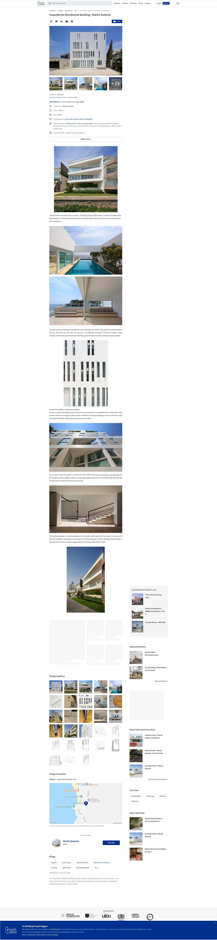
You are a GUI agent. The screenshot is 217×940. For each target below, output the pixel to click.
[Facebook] (51, 21)
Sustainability (136, 796)
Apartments (54, 102)
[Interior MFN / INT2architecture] (136, 657)
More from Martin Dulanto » (158, 779)
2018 (60, 115)
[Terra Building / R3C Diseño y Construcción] (136, 672)
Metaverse (134, 801)
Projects (117, 3)
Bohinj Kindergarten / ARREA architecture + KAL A (155, 611)
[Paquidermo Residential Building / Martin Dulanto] (55, 686)
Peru (82, 102)
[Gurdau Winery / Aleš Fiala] (137, 627)
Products (133, 3)
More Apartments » (161, 681)
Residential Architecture (102, 863)
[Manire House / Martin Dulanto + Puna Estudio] (136, 755)
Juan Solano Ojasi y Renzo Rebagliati (78, 119)
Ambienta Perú (71, 123)
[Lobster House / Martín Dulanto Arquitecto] (136, 740)
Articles (125, 3)
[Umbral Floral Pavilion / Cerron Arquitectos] (136, 823)
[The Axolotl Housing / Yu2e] (137, 599)
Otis (79, 123)
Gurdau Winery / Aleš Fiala (155, 622)
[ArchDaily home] (41, 3)
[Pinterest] (72, 21)
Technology (150, 796)
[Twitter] (56, 21)
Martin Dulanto (68, 106)
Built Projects (66, 863)
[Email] (66, 21)
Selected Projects (82, 863)
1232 (60, 110)
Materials (163, 796)
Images (147, 3)
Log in (159, 3)
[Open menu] (178, 3)
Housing (54, 868)
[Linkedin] (61, 21)
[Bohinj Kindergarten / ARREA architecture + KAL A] (137, 613)
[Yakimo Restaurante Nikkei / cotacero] (136, 854)
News (141, 3)
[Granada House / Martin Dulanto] (136, 770)
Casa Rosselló (87, 123)
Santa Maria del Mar (82, 868)
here (75, 97)
